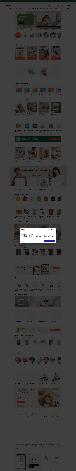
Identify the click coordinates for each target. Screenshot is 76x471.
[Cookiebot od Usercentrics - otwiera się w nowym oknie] (51, 229)
